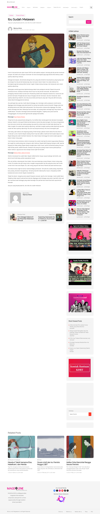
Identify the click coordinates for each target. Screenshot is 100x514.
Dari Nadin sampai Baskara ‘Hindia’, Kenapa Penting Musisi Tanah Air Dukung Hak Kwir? (84, 182)
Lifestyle (42, 7)
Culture (48, 7)
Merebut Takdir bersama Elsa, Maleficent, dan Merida (20, 463)
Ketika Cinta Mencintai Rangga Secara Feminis (78, 463)
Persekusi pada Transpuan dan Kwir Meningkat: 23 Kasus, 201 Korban (84, 202)
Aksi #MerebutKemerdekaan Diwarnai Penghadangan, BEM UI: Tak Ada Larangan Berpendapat (84, 142)
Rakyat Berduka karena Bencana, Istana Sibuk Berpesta (83, 36)
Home (23, 7)
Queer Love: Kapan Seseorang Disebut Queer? (80, 349)
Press (86, 511)
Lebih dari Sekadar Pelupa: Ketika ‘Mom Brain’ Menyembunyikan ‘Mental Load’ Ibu (84, 61)
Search (71, 17)
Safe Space (35, 7)
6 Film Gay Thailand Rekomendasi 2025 (80, 338)
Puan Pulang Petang (19, 117)
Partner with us (78, 511)
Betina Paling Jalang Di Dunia (22, 153)
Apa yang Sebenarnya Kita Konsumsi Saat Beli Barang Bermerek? (84, 105)
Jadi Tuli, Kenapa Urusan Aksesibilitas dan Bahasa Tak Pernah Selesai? (83, 44)
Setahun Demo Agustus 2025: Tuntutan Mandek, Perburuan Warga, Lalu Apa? (83, 80)
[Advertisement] (80, 394)
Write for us (69, 511)
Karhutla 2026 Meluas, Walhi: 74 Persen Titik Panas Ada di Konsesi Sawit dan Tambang (83, 70)
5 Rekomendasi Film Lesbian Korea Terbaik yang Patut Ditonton (79, 325)
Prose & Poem (20, 15)
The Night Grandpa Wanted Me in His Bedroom (79, 343)
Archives (71, 411)
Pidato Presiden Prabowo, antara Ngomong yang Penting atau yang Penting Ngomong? (84, 163)
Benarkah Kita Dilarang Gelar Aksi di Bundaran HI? (84, 51)
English (81, 7)
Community (74, 7)
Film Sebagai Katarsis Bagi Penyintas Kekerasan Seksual (25, 218)
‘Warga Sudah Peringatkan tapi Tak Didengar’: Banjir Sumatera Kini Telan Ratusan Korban (79, 332)
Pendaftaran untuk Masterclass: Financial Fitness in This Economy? (84, 132)
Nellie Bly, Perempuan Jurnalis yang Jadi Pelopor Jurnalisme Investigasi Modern (84, 173)
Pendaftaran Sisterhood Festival (83, 97)
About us (60, 511)
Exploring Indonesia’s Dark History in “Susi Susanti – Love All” (46, 218)
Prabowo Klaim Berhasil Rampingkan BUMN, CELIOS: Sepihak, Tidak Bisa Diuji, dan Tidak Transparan (83, 211)
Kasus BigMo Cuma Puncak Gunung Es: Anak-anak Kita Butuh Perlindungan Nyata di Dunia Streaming (83, 123)
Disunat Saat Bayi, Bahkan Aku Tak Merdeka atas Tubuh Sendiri (84, 113)
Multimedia (65, 7)
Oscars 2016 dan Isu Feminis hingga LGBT (48, 463)
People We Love (57, 7)
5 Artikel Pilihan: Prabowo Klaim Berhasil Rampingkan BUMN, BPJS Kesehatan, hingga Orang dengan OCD (83, 192)
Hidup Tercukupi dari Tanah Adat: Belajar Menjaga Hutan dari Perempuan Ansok (84, 89)
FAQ (92, 511)
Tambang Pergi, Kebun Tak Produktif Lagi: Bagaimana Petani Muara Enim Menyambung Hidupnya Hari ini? (84, 153)
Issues (28, 7)
